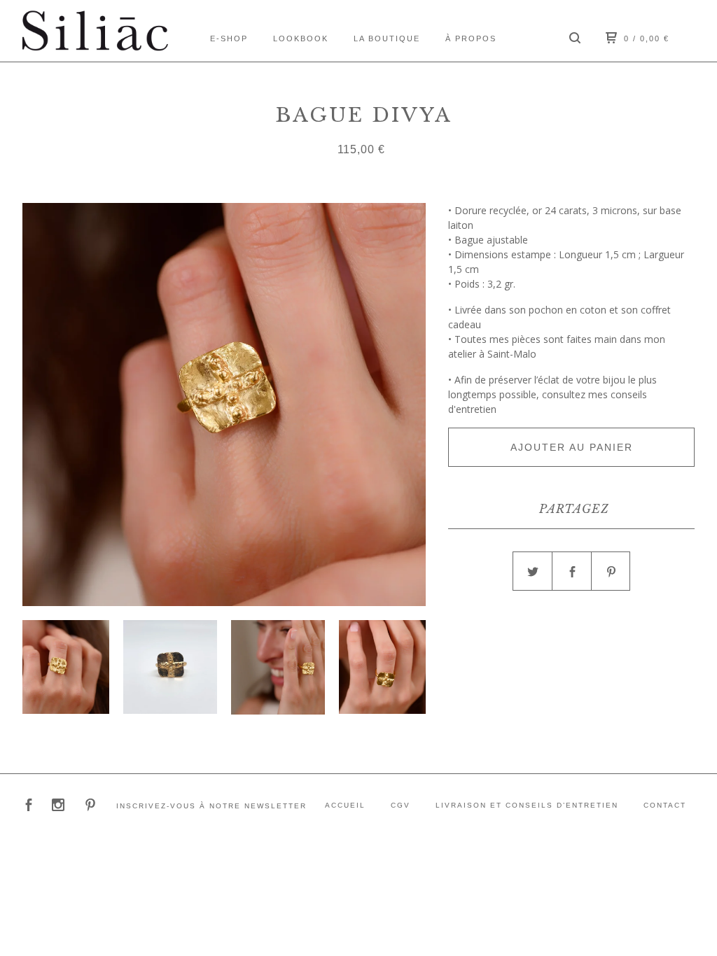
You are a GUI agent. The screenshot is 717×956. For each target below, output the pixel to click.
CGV (400, 805)
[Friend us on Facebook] (28, 807)
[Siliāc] (95, 31)
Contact (664, 805)
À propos (470, 38)
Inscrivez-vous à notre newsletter (211, 806)
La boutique (387, 38)
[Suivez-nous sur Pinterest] (90, 807)
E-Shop (229, 38)
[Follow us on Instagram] (58, 807)
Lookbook (300, 38)
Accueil (345, 805)
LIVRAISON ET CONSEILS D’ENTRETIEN (527, 805)
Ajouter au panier (571, 447)
